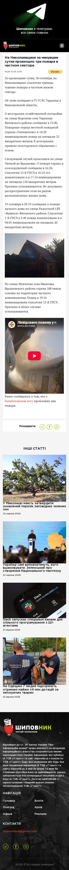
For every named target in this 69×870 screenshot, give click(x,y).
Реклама (40, 814)
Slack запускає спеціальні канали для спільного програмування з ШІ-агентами (32, 622)
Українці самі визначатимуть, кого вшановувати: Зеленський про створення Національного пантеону (32, 567)
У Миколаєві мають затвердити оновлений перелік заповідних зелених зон (34, 506)
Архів (38, 807)
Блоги (38, 801)
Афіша (7, 814)
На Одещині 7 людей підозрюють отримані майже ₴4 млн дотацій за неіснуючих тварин (30, 689)
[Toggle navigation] (62, 47)
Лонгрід (8, 807)
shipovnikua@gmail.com (20, 831)
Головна (9, 801)
